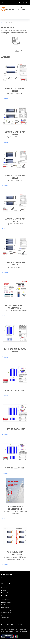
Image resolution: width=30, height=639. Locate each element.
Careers (4, 590)
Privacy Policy (4, 624)
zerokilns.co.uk (5, 617)
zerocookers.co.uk (6, 612)
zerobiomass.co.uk (6, 602)
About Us (4, 587)
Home (2, 22)
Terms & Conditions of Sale (10, 627)
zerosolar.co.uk (5, 607)
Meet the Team (6, 592)
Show (17, 51)
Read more (5, 98)
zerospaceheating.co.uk (7, 610)
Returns (4, 580)
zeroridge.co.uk (6, 599)
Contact (3, 578)
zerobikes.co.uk (6, 604)
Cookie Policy (11, 624)
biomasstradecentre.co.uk (8, 615)
